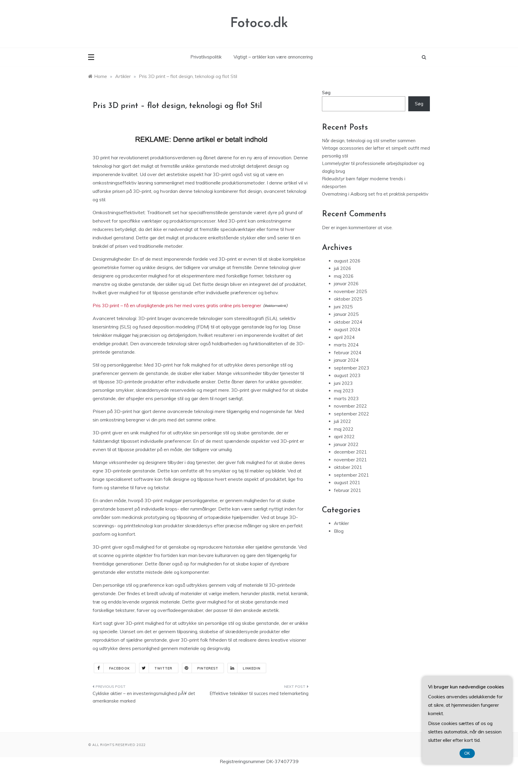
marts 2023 (346, 398)
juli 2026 (342, 268)
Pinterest (208, 668)
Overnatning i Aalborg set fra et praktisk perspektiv (375, 194)
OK (467, 753)
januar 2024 (346, 360)
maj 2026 (343, 276)
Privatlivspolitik (206, 57)
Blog (339, 531)
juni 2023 (343, 383)
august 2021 (347, 482)
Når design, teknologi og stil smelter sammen (368, 140)
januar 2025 (346, 314)
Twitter (163, 668)
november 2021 (350, 460)
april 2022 (344, 436)
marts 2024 (346, 345)
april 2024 (344, 337)
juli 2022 (342, 421)
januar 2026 (346, 283)
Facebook (119, 668)
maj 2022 (343, 429)
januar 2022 (346, 444)
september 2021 (351, 475)
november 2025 (350, 291)
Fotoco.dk (259, 23)
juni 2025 (343, 307)
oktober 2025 (348, 299)
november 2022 (350, 406)
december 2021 (350, 452)
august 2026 (347, 261)
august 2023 (347, 375)
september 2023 (351, 368)
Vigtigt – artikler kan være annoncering (273, 57)
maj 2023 (343, 391)
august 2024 (347, 329)
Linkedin (251, 668)
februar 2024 (347, 352)
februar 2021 (347, 490)
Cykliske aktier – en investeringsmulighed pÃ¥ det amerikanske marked (144, 697)
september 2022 (351, 414)
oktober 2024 (348, 322)
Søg (326, 92)
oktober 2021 (348, 467)
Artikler (341, 523)
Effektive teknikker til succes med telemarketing (259, 693)
